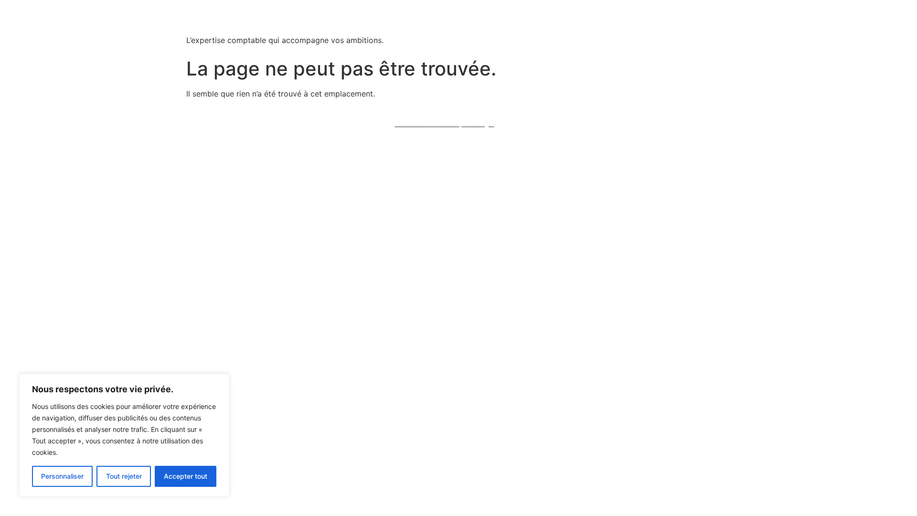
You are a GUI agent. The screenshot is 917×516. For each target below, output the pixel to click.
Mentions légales (138, 124)
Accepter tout (185, 476)
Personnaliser (62, 476)
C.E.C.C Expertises (271, 19)
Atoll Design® (783, 124)
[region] (124, 435)
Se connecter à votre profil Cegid (444, 124)
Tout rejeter (124, 476)
